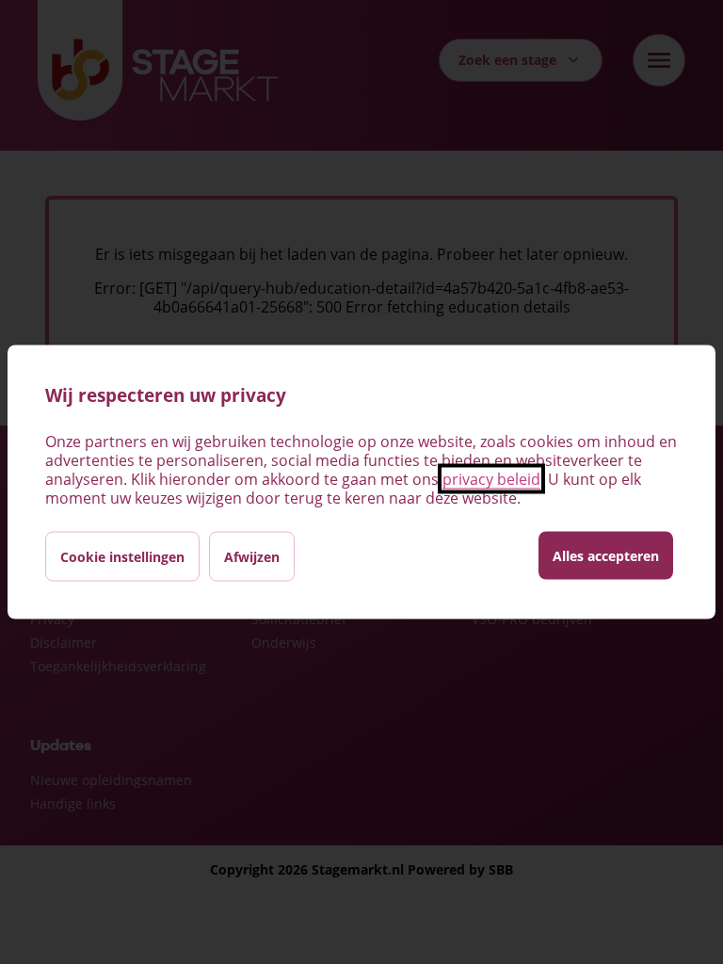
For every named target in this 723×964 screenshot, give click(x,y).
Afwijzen (252, 557)
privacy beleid (491, 479)
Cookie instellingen (122, 557)
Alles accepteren (606, 556)
